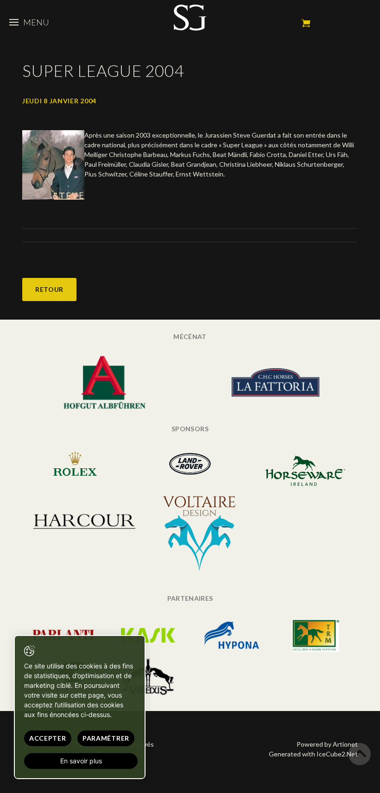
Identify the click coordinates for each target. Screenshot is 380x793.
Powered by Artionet (327, 744)
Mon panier (305, 23)
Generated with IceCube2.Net (313, 754)
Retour (49, 289)
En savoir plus (81, 761)
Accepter (47, 738)
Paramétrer (105, 738)
